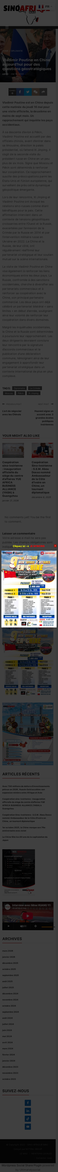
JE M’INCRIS (37, 546)
